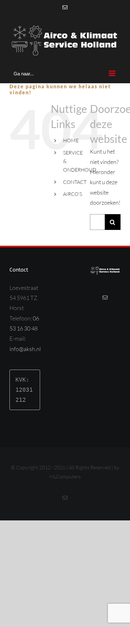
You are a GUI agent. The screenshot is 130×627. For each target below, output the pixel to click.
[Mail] (105, 297)
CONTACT (74, 182)
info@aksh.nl (25, 348)
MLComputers (65, 476)
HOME (71, 140)
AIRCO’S (72, 194)
